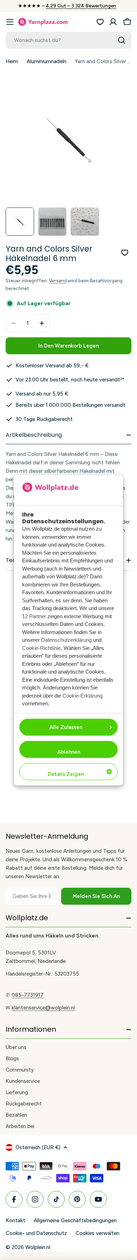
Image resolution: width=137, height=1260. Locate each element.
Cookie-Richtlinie (41, 648)
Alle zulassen (66, 727)
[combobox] (68, 40)
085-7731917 (28, 995)
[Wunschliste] (100, 22)
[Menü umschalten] (10, 22)
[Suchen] (121, 40)
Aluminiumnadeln (46, 61)
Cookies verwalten (97, 1233)
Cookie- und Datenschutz (36, 1233)
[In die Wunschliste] (124, 252)
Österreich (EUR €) (37, 1147)
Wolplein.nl (37, 1247)
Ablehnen (68, 752)
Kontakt (15, 1220)
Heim (12, 61)
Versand (58, 280)
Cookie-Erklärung (83, 696)
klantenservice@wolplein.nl (43, 1008)
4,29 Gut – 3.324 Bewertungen (81, 6)
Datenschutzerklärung (66, 640)
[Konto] (113, 22)
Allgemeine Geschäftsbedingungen (75, 1220)
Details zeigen (66, 774)
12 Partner (34, 616)
